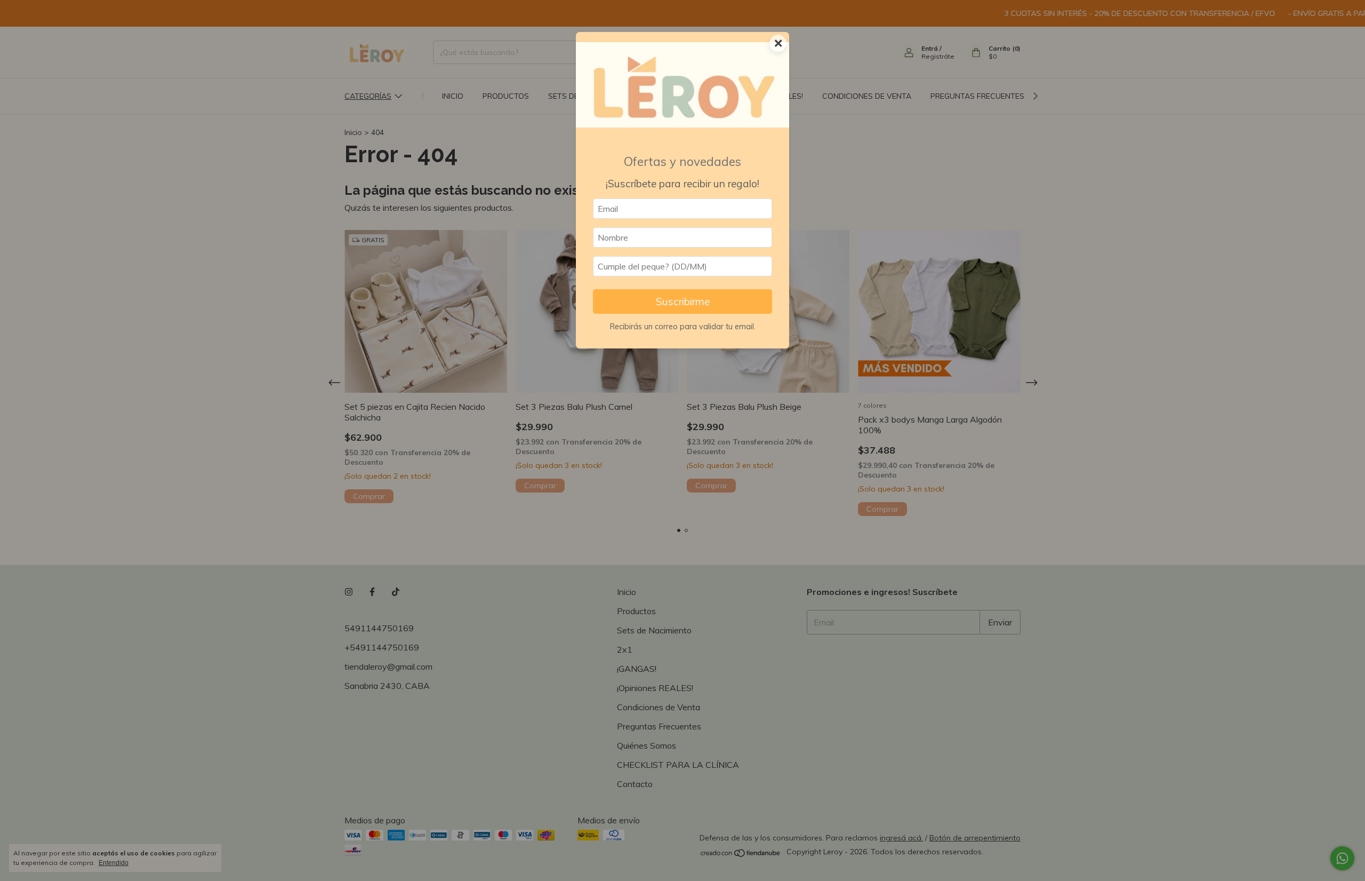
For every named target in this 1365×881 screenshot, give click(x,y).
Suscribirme (683, 301)
